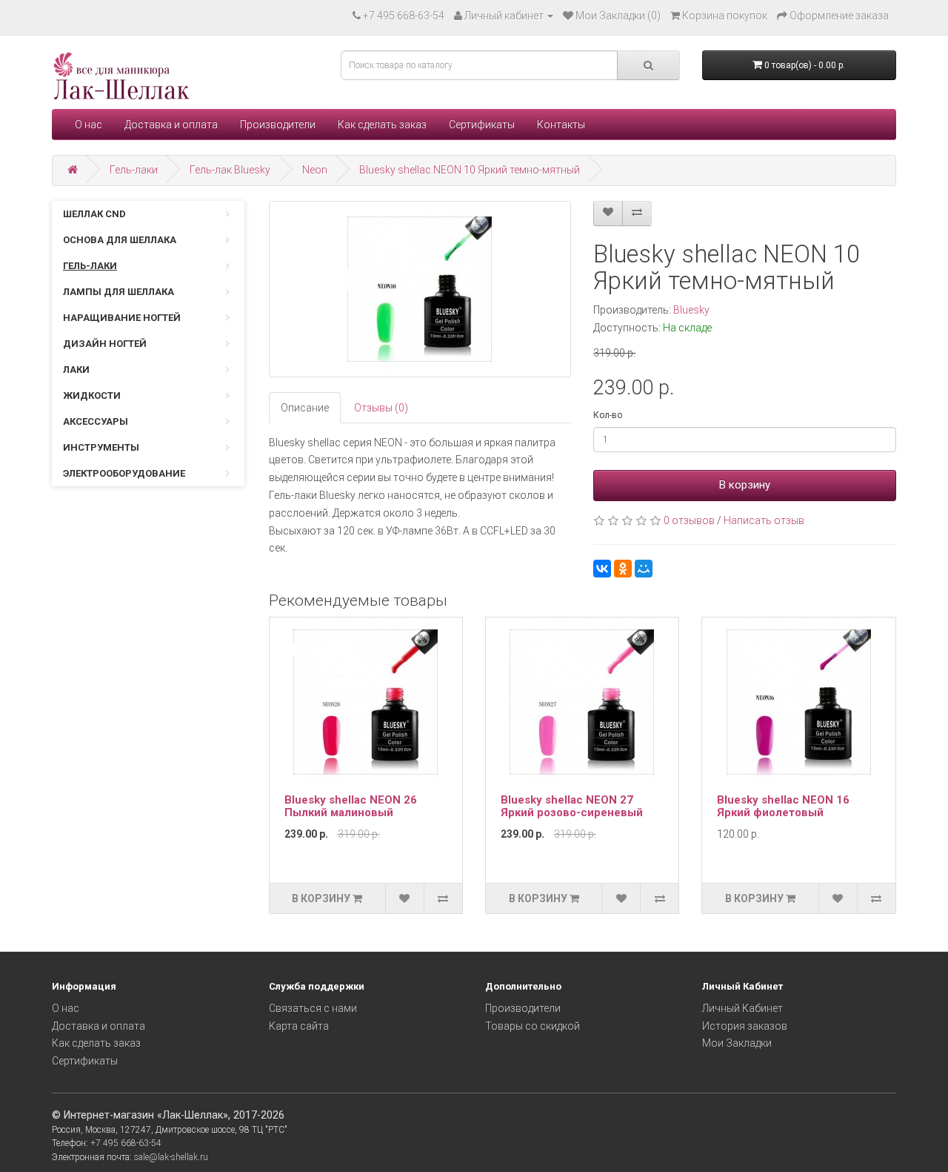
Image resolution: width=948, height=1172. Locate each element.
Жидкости (92, 395)
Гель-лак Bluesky (230, 170)
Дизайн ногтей (105, 343)
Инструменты (101, 447)
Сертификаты (482, 124)
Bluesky (691, 310)
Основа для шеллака (119, 239)
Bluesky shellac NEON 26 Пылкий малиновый (350, 806)
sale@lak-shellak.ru (171, 1157)
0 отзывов (689, 520)
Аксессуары (95, 421)
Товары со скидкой (532, 1026)
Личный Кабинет (742, 1008)
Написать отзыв (764, 520)
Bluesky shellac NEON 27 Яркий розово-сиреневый (572, 806)
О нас (88, 124)
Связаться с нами (313, 1008)
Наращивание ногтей (122, 317)
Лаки (76, 369)
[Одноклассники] (623, 568)
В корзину (744, 484)
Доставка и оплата (171, 124)
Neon (314, 170)
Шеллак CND (94, 213)
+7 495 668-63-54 (403, 15)
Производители (278, 124)
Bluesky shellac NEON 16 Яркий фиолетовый (783, 806)
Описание (305, 408)
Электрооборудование (124, 473)
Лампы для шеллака (118, 291)
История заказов (744, 1026)
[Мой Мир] (643, 568)
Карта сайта (299, 1026)
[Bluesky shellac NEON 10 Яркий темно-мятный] (420, 289)
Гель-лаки (134, 170)
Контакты (561, 124)
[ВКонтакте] (602, 568)
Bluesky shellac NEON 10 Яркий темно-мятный (469, 170)
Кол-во (607, 415)
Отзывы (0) (381, 408)
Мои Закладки (737, 1043)
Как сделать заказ (382, 124)
